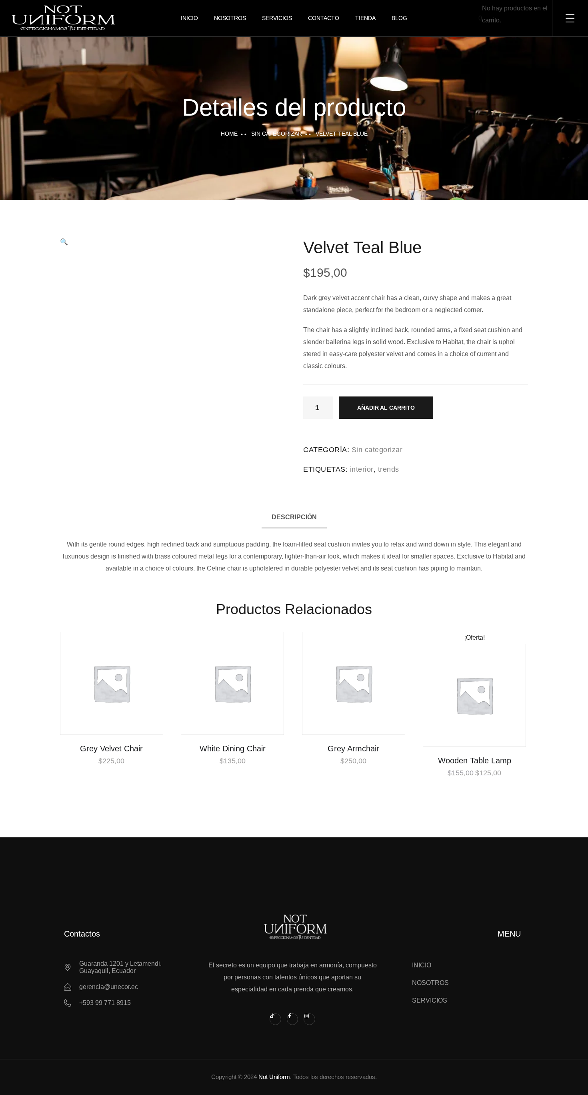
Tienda (365, 18)
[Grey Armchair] (353, 683)
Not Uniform (274, 1076)
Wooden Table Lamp (474, 760)
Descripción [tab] (294, 517)
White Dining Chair (233, 748)
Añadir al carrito (386, 407)
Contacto (323, 18)
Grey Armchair (353, 748)
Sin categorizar (276, 133)
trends (388, 469)
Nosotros (230, 18)
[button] (64, 241)
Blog (399, 18)
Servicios (277, 18)
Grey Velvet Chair (111, 748)
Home (229, 133)
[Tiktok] (275, 1019)
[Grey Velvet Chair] (111, 683)
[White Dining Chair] (232, 683)
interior (362, 469)
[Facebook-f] (292, 1019)
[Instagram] (309, 1019)
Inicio (189, 18)
